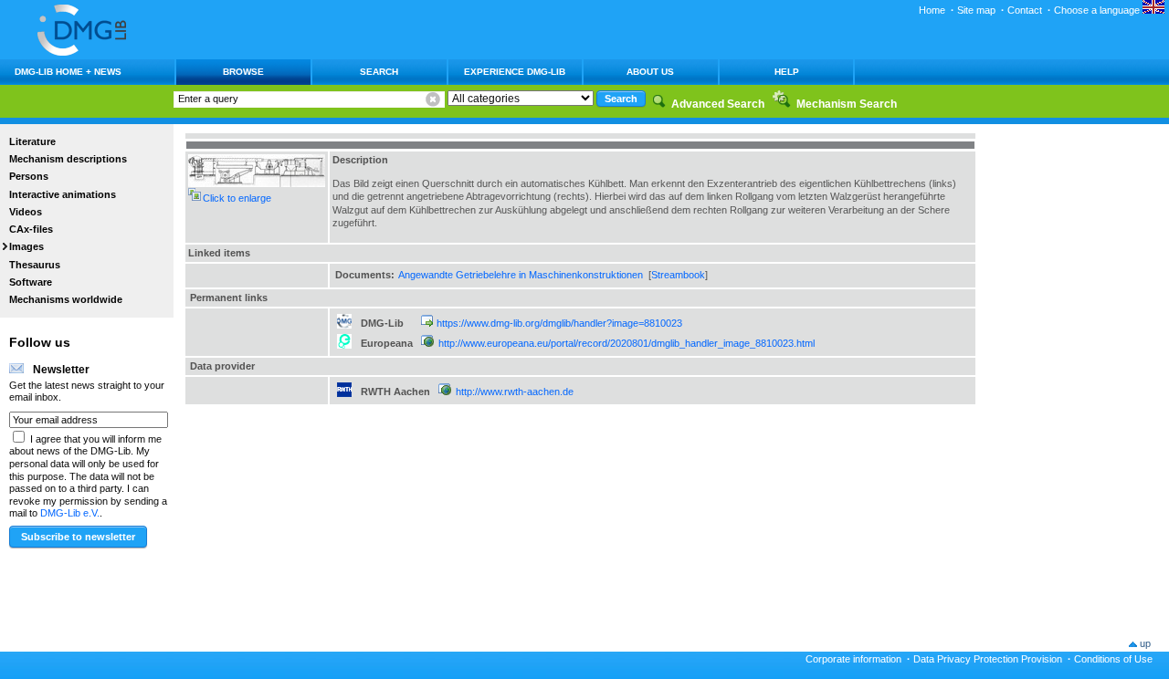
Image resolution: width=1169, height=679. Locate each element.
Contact (1024, 10)
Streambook (678, 274)
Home (932, 10)
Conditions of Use (1113, 658)
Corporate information (853, 658)
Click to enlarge (237, 198)
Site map (976, 10)
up (1145, 643)
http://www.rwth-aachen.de (515, 391)
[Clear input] (433, 99)
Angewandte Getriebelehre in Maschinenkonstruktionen (520, 274)
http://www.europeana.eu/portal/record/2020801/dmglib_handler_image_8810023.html (626, 343)
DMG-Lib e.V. (70, 512)
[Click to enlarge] (256, 183)
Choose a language (1098, 10)
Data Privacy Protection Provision (987, 658)
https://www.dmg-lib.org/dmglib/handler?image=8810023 (559, 323)
